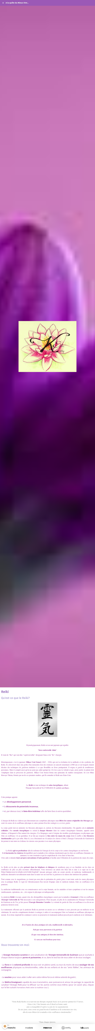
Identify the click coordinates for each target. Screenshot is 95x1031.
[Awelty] (66, 1028)
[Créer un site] (10, 1028)
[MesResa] (47, 1028)
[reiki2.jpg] (47, 720)
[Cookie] (5, 1026)
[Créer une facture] (84, 1028)
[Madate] (29, 1028)
